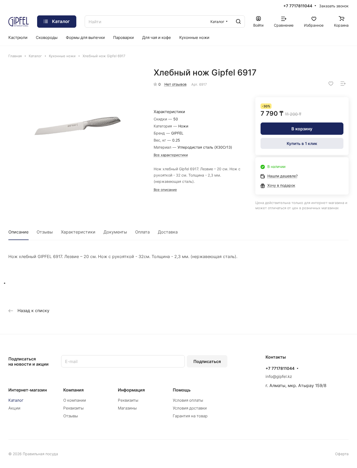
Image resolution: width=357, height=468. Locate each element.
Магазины (127, 408)
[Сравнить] (343, 83)
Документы (115, 232)
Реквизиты (73, 408)
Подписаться (207, 361)
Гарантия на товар (190, 415)
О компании (74, 400)
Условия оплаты (188, 400)
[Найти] (238, 21)
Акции (14, 408)
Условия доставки (190, 408)
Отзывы (45, 232)
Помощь (182, 390)
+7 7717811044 (297, 6)
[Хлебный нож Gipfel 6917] (77, 126)
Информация (131, 390)
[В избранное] (330, 83)
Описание (18, 232)
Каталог (16, 400)
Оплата (142, 232)
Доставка (168, 232)
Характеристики (78, 232)
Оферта (342, 454)
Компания (73, 390)
